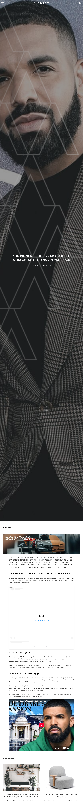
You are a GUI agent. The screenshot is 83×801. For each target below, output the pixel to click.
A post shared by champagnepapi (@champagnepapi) (41, 646)
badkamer (55, 665)
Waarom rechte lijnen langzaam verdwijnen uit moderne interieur (21, 795)
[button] (2, 3)
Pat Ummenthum (46, 265)
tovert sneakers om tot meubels (61, 795)
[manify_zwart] (41, 3)
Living (7, 527)
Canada (37, 659)
